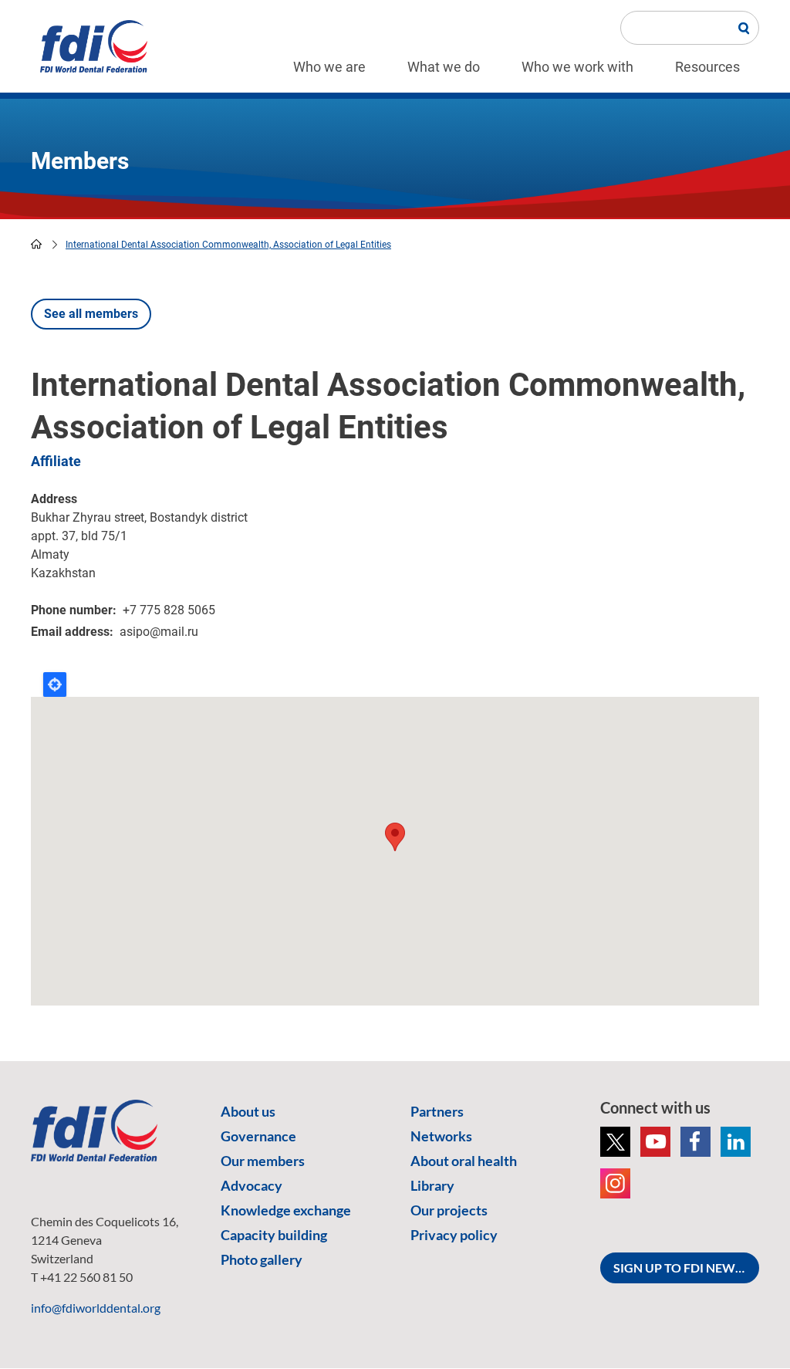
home (36, 243)
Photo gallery (261, 1259)
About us (248, 1111)
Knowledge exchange (286, 1210)
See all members (91, 313)
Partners (437, 1111)
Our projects (449, 1210)
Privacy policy (454, 1234)
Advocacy (251, 1185)
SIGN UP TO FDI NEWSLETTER (686, 1267)
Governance (258, 1135)
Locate (54, 684)
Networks (441, 1135)
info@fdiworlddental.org (95, 1307)
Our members (263, 1160)
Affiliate (56, 461)
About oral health (463, 1160)
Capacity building (274, 1234)
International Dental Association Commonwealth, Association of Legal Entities (228, 244)
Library (432, 1185)
